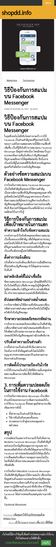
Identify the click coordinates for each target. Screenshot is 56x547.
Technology (29, 80)
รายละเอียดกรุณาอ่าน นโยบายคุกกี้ (21, 542)
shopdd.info (17, 12)
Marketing (12, 80)
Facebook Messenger (15, 504)
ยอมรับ (46, 542)
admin (35, 109)
